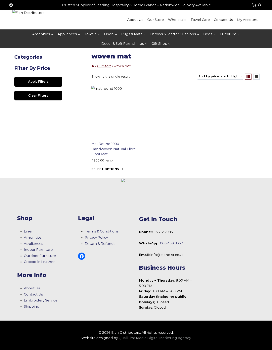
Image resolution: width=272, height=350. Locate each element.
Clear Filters (38, 95)
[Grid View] (248, 77)
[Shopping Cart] (254, 5)
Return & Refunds (100, 244)
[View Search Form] (259, 5)
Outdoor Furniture (40, 256)
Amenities (33, 237)
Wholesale (177, 20)
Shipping (31, 306)
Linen (29, 231)
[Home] (92, 66)
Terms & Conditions (102, 231)
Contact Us (223, 20)
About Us (135, 20)
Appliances (33, 244)
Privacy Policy (96, 237)
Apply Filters (38, 82)
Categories (28, 57)
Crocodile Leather (39, 262)
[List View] (256, 77)
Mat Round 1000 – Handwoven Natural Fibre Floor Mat (113, 149)
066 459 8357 (171, 243)
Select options (105, 169)
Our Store (155, 20)
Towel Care (200, 20)
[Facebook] (11, 5)
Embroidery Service (41, 300)
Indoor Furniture (38, 250)
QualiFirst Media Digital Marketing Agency (155, 338)
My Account (247, 20)
